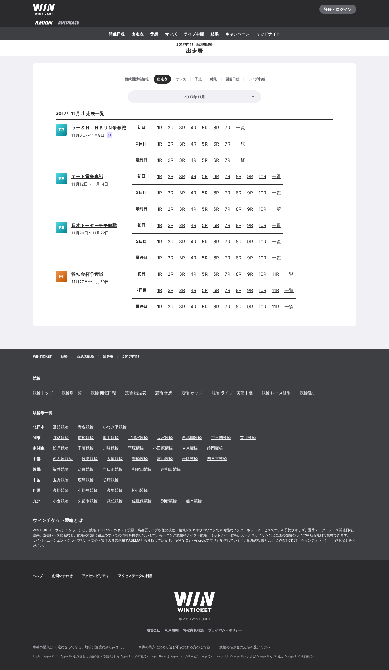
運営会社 (153, 630)
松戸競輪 (61, 448)
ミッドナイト (268, 33)
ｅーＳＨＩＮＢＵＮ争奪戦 (98, 127)
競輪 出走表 (135, 392)
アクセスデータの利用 (135, 576)
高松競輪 (61, 490)
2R (170, 127)
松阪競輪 (190, 458)
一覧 (240, 127)
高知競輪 (115, 490)
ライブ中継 (194, 33)
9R (250, 176)
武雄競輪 (115, 500)
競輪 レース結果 (276, 392)
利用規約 (172, 630)
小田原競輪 (163, 448)
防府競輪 (111, 479)
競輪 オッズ (191, 392)
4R (193, 127)
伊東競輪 (190, 448)
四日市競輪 (217, 458)
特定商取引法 (193, 630)
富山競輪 (165, 458)
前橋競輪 (86, 437)
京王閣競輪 (221, 437)
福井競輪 (61, 469)
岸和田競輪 (171, 469)
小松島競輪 (88, 490)
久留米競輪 (88, 500)
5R (205, 127)
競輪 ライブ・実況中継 (232, 392)
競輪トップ (43, 392)
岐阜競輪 (90, 458)
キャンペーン (237, 33)
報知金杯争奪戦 (87, 274)
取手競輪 (111, 437)
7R (227, 127)
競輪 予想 (163, 392)
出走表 (138, 33)
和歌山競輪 (142, 469)
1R (159, 127)
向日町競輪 (113, 469)
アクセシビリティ (95, 576)
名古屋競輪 (63, 458)
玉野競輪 (61, 479)
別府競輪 (169, 500)
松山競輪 (140, 490)
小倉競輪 (61, 500)
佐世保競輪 (142, 500)
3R (182, 127)
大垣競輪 (115, 458)
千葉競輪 (86, 448)
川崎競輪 (111, 448)
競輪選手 (308, 392)
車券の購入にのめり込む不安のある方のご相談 (174, 647)
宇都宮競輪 (138, 437)
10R (262, 176)
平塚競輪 (136, 448)
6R (216, 127)
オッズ (171, 33)
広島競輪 (86, 479)
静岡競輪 (215, 448)
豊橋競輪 (140, 458)
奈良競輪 (86, 469)
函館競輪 (61, 426)
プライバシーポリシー (225, 630)
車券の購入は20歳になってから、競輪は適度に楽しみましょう (81, 647)
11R (275, 274)
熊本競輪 (194, 500)
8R (238, 176)
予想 (154, 33)
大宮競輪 (165, 437)
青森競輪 (86, 426)
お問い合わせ (62, 576)
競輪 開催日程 (103, 392)
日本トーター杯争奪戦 (94, 225)
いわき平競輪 (115, 426)
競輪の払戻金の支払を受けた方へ (245, 647)
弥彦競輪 (61, 437)
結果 (215, 33)
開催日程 (117, 33)
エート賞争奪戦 (87, 176)
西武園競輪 (192, 437)
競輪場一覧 (72, 392)
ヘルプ (38, 576)
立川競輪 (248, 437)
